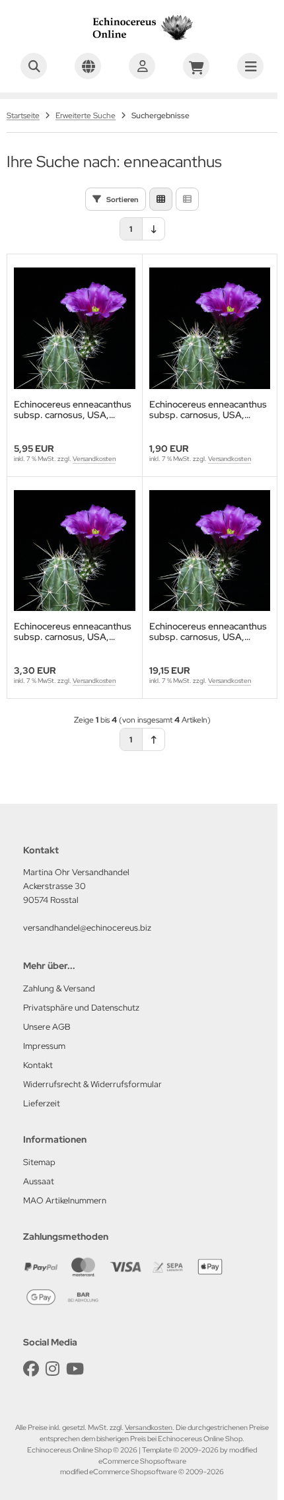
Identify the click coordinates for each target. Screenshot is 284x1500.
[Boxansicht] (160, 199)
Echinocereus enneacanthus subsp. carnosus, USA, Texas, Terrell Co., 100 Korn (72, 409)
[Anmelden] (142, 66)
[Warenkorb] (196, 66)
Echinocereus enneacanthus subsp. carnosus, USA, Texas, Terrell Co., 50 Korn (72, 631)
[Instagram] (52, 1369)
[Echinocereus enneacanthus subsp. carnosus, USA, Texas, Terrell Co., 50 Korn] (74, 551)
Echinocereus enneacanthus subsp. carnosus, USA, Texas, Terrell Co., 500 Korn (208, 631)
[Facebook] (31, 1369)
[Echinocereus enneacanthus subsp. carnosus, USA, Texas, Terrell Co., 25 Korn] (210, 328)
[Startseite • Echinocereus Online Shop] (142, 40)
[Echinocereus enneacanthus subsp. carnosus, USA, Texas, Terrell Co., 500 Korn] (210, 551)
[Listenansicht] (187, 199)
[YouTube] (75, 1369)
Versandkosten (94, 458)
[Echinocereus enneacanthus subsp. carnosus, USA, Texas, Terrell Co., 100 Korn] (74, 328)
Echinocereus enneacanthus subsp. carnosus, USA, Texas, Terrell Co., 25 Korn (208, 409)
